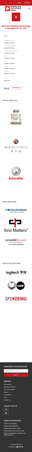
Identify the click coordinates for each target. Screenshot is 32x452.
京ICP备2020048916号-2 (16, 444)
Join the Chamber (9, 389)
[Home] (13, 9)
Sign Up (16, 375)
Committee (7, 395)
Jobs (5, 397)
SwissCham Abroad (9, 387)
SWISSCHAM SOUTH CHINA (12, 428)
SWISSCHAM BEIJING (10, 423)
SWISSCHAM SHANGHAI (11, 426)
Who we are (7, 384)
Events (6, 392)
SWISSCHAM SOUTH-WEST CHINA (14, 431)
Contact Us (7, 400)
